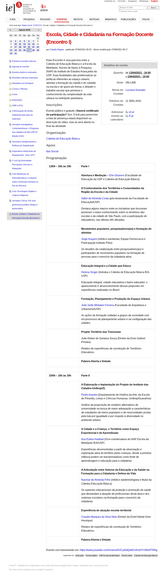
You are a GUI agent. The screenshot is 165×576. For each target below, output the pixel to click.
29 (38, 50)
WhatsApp (143, 1)
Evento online (127, 555)
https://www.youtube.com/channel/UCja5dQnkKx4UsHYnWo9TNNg (118, 550)
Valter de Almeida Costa (95, 198)
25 (20, 50)
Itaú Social (52, 151)
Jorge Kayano (89, 239)
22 (38, 47)
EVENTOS (62, 19)
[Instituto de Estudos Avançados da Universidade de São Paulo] (43, 8)
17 (16, 47)
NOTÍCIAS (94, 19)
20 (29, 47)
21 (33, 47)
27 (29, 50)
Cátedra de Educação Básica (63, 138)
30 (11, 53)
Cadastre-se (109, 1)
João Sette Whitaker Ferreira (97, 305)
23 (11, 50)
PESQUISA (29, 19)
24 (16, 50)
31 (16, 53)
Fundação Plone (64, 565)
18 (20, 47)
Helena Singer (89, 272)
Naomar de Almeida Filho (95, 479)
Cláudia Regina (57, 49)
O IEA (12, 19)
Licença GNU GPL (100, 565)
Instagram (132, 1)
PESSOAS (45, 19)
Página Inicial (27, 25)
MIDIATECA (110, 19)
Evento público (91, 555)
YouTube (122, 1)
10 (16, 44)
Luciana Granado (135, 90)
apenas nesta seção (129, 11)
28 (33, 50)
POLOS (146, 19)
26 (24, 50)
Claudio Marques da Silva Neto (99, 516)
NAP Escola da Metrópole (109, 555)
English (154, 1)
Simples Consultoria (45, 570)
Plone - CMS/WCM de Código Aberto (25, 565)
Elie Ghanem (116, 175)
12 (24, 44)
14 (33, 44)
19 (24, 47)
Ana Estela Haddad (92, 439)
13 (29, 44)
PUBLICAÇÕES (128, 19)
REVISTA (78, 19)
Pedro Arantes (89, 394)
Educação (80, 555)
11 (20, 44)
